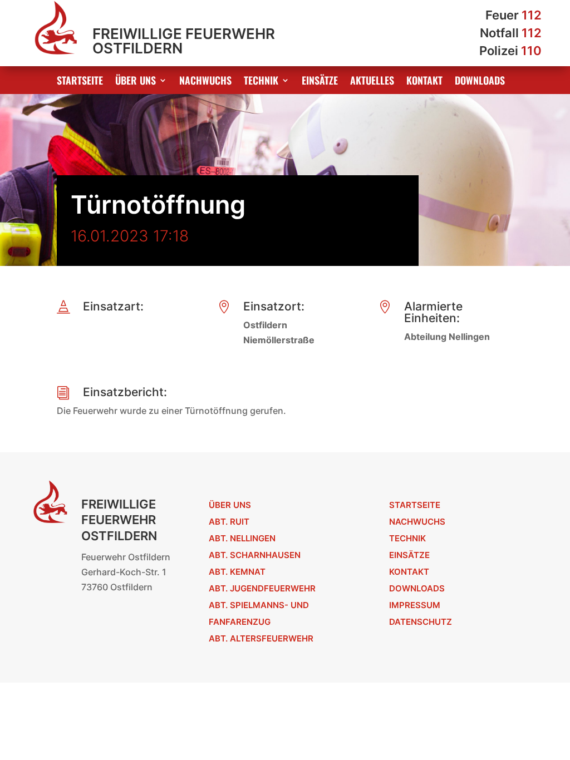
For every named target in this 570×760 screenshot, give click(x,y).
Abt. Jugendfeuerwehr (262, 588)
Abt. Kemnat (237, 571)
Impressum (414, 605)
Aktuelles (372, 81)
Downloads (480, 81)
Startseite (80, 81)
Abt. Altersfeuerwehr (261, 638)
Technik (261, 81)
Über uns (135, 81)
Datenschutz (420, 621)
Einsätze (320, 81)
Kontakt (424, 81)
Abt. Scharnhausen (255, 555)
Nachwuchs (205, 81)
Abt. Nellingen (242, 538)
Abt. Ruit (229, 521)
